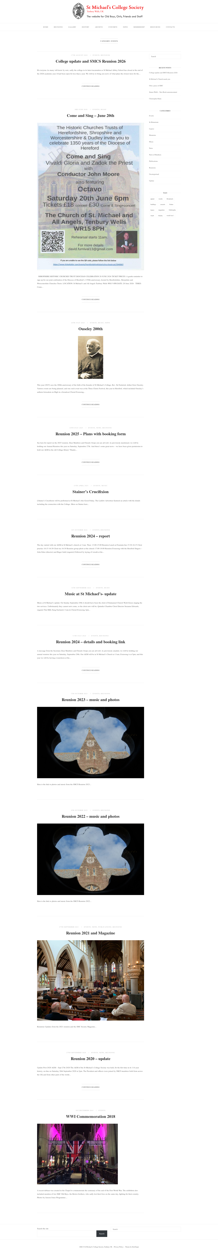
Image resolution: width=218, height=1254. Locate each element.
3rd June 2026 (81, 109)
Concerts (112, 27)
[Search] (178, 55)
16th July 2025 (76, 428)
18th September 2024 (81, 588)
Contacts (170, 27)
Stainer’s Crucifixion (91, 491)
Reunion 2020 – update (90, 1058)
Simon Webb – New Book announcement (163, 92)
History (85, 27)
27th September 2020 (76, 1052)
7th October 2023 (79, 693)
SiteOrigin (135, 1247)
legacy (152, 210)
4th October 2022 (79, 810)
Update (151, 181)
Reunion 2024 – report (90, 536)
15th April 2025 (81, 486)
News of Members (155, 155)
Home (45, 27)
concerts (162, 204)
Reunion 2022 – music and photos (90, 816)
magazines (161, 210)
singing (160, 215)
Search (101, 1233)
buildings (153, 204)
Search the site (42, 1228)
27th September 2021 (69, 927)
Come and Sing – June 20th (90, 115)
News (125, 27)
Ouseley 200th (90, 329)
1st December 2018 (85, 1110)
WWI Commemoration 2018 (90, 1116)
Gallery (72, 27)
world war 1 (170, 215)
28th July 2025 (78, 323)
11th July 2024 (80, 636)
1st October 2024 (79, 530)
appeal (152, 199)
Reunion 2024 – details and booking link (90, 642)
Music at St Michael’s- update (90, 594)
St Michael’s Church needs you (159, 79)
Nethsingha (172, 210)
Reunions (58, 27)
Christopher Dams (155, 98)
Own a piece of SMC (156, 85)
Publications (105, 927)
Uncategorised (154, 174)
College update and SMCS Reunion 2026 (91, 61)
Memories (152, 135)
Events (96, 55)
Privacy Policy (118, 1247)
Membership (139, 27)
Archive (99, 27)
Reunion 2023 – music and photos (90, 699)
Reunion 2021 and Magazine (90, 933)
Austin (160, 199)
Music (104, 109)
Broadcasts (170, 199)
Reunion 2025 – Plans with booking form (91, 434)
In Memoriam (153, 122)
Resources (155, 27)
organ (152, 215)
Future (171, 204)
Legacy (151, 129)
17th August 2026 (79, 55)
